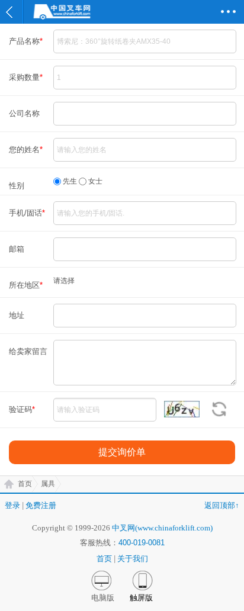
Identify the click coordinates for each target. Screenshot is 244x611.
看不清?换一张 (219, 409)
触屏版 (141, 597)
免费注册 (40, 505)
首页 (25, 484)
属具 (48, 484)
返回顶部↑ (221, 505)
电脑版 (102, 597)
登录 (12, 505)
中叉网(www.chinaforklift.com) (162, 527)
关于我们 (132, 558)
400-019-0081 (141, 542)
